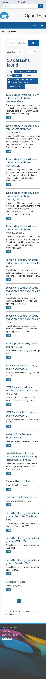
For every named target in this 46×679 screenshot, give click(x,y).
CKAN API (6, 631)
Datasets (11, 31)
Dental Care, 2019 (16, 581)
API (7, 614)
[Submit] (40, 6)
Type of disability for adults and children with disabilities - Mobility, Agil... (22, 162)
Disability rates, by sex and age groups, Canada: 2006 (23, 561)
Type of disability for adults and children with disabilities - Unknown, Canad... (22, 98)
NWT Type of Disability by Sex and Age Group (22, 345)
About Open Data (9, 627)
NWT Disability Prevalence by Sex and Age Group (22, 414)
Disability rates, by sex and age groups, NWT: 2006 (23, 539)
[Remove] (34, 72)
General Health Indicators (19, 481)
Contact (21, 2)
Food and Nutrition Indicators (21, 497)
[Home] (3, 31)
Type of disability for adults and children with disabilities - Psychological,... (22, 129)
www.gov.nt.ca (9, 2)
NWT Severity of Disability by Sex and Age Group (21, 367)
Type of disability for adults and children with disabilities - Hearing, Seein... (22, 229)
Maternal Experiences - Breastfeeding (18, 435)
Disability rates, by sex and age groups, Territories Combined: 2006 (23, 516)
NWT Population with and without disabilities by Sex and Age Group (22, 390)
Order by (10, 52)
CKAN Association (10, 634)
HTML (9, 117)
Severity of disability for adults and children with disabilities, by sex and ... (23, 263)
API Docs (16, 614)
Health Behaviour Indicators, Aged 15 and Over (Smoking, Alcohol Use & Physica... (21, 456)
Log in (35, 25)
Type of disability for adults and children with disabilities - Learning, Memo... (22, 196)
